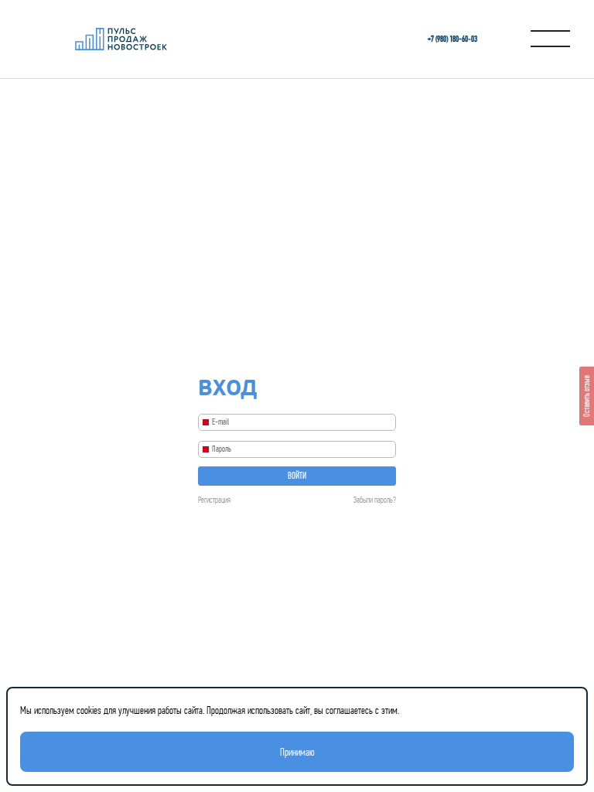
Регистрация (214, 500)
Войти (297, 475)
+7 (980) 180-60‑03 (452, 39)
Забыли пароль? (374, 500)
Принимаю (297, 752)
